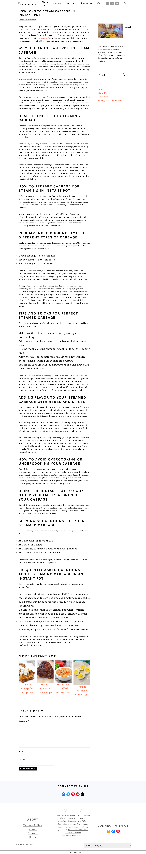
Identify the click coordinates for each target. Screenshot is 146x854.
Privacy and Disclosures (110, 101)
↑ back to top (73, 810)
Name (22, 751)
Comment (24, 721)
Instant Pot (46, 38)
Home (101, 89)
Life (97, 3)
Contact (58, 3)
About (33, 829)
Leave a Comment (27, 20)
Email (22, 760)
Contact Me (103, 97)
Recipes (71, 3)
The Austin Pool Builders (73, 836)
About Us (45, 3)
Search (128, 27)
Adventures (85, 3)
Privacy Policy (32, 825)
